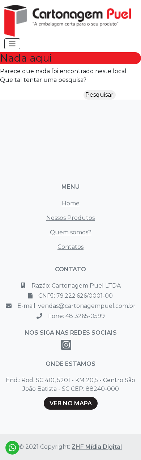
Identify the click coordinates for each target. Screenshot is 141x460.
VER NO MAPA (71, 403)
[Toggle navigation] (12, 43)
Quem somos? (70, 232)
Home (71, 203)
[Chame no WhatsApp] (12, 448)
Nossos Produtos (70, 217)
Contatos (70, 246)
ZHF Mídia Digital (97, 446)
